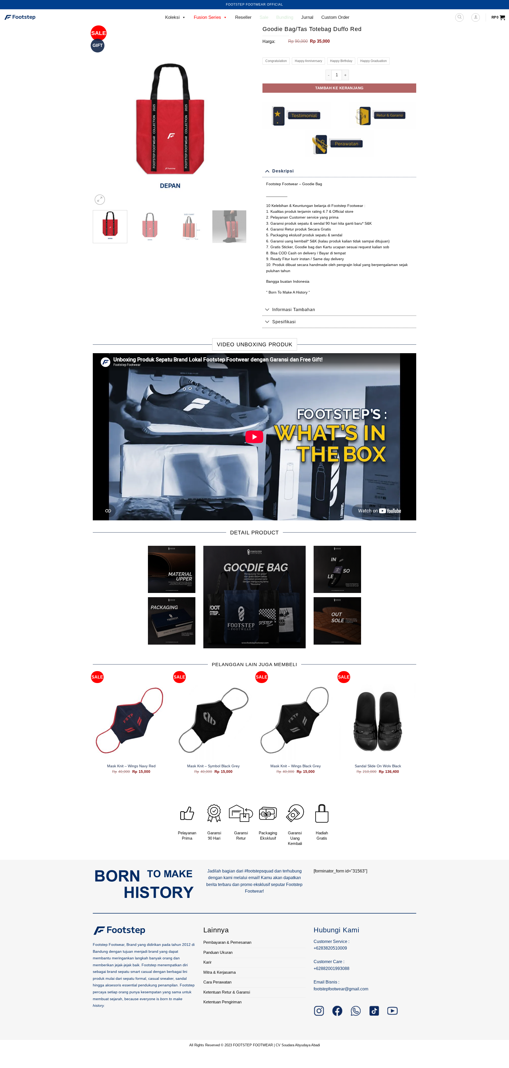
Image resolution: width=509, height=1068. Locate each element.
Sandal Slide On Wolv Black (378, 766)
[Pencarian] (459, 17)
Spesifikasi (284, 322)
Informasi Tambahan (293, 309)
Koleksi (172, 17)
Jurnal (307, 17)
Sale (264, 17)
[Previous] (102, 129)
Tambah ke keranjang (339, 88)
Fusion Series (207, 17)
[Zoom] (100, 199)
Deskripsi (283, 171)
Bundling (284, 17)
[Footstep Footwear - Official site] (30, 17)
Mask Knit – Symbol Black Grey (213, 766)
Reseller (243, 17)
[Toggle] (267, 171)
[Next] (237, 129)
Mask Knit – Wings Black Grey (295, 766)
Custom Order (335, 17)
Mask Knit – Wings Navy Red (131, 766)
